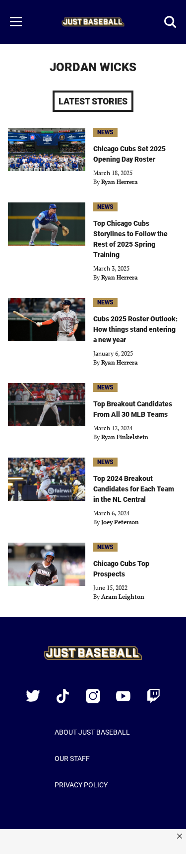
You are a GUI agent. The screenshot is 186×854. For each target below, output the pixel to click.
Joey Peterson (120, 522)
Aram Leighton (122, 596)
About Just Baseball (92, 732)
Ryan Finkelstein (124, 437)
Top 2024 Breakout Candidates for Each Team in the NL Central (133, 488)
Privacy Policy (81, 785)
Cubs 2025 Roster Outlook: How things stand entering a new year (135, 329)
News (105, 132)
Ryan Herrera (119, 182)
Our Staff (72, 758)
